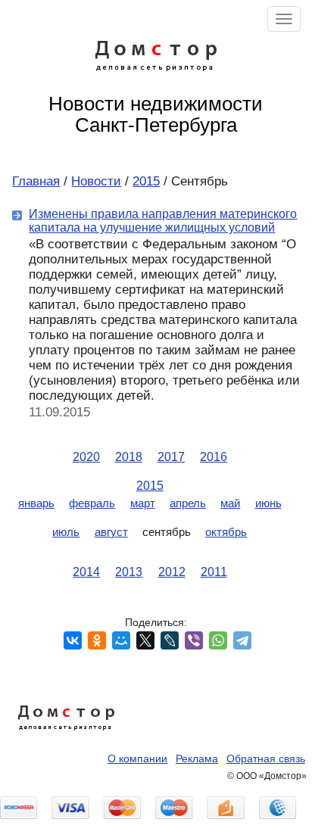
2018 (128, 456)
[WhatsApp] (218, 640)
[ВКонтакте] (73, 640)
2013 (128, 571)
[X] (145, 640)
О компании (137, 758)
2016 (213, 456)
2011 (214, 571)
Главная (36, 181)
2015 (146, 181)
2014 (86, 571)
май (230, 503)
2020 (86, 456)
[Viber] (194, 640)
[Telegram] (242, 640)
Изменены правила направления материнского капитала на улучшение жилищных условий (163, 220)
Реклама (197, 758)
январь (36, 503)
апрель (188, 503)
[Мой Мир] (121, 640)
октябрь (226, 531)
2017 (171, 456)
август (111, 531)
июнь (268, 503)
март (142, 503)
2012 (172, 571)
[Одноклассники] (97, 640)
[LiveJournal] (170, 640)
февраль (92, 503)
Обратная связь (265, 758)
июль (66, 531)
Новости (96, 181)
